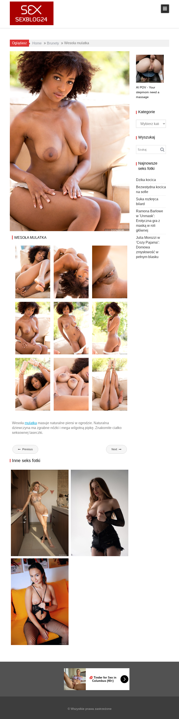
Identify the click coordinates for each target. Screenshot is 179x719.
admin (53, 56)
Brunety (86, 56)
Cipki (58, 640)
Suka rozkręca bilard (34, 636)
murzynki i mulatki (103, 61)
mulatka (31, 423)
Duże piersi (103, 56)
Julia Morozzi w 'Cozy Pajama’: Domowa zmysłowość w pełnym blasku (148, 247)
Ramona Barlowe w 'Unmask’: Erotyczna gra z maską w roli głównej (149, 220)
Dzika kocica (24, 556)
